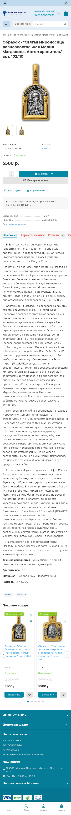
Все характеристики (15, 224)
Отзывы (55, 235)
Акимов (46, 148)
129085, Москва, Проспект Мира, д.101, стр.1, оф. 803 (35, 770)
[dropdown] (5, 3)
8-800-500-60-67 (45, 11)
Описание (10, 235)
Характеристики (33, 235)
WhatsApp (12, 749)
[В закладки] (31, 614)
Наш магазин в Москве (21, 783)
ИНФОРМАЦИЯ (15, 715)
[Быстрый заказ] (29, 695)
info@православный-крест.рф (24, 754)
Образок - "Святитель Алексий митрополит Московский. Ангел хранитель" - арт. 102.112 (51, 653)
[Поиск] (64, 24)
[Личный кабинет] (66, 3)
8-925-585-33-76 (44, 15)
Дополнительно (15, 724)
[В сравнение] (31, 621)
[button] (4, 654)
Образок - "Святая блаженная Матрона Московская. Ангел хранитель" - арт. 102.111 (18, 651)
